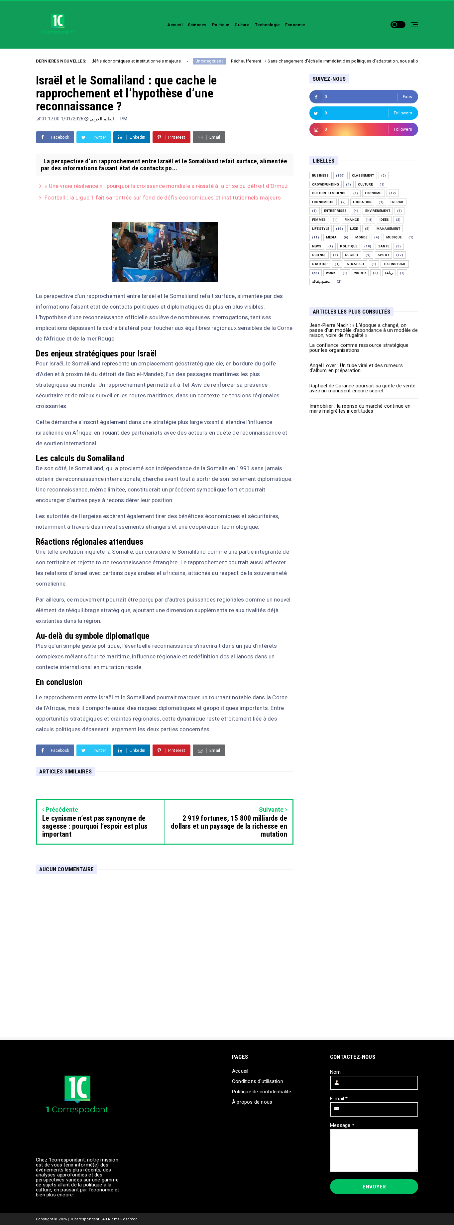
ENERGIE (397, 202)
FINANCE (352, 219)
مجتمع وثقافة (321, 281)
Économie (295, 25)
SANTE (383, 246)
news (316, 246)
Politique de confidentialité (261, 1092)
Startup (320, 264)
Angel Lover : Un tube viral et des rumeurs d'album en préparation (356, 367)
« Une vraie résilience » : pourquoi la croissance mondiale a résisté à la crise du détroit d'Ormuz (166, 186)
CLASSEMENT (363, 175)
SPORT (383, 255)
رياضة (389, 273)
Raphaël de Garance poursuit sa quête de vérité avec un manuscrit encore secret (362, 388)
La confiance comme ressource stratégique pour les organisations (358, 347)
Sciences (197, 25)
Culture (242, 25)
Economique (323, 202)
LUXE (354, 228)
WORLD (360, 273)
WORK (331, 273)
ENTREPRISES (335, 210)
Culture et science (329, 193)
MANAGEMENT (388, 228)
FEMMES (319, 219)
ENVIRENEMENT (377, 210)
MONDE (361, 237)
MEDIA (331, 237)
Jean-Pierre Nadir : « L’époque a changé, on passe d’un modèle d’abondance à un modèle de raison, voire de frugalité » (363, 330)
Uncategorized (180, 61)
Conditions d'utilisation (257, 1081)
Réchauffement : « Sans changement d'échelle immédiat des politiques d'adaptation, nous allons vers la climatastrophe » (321, 61)
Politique (221, 25)
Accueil (174, 25)
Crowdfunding (325, 184)
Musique (393, 237)
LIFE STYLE (320, 228)
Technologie (267, 25)
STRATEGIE (356, 264)
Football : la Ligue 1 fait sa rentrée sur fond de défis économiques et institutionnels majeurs (163, 197)
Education (362, 202)
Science (319, 255)
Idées (384, 219)
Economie (373, 193)
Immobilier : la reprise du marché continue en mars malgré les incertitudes (359, 408)
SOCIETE (352, 255)
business (320, 175)
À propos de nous (252, 1102)
